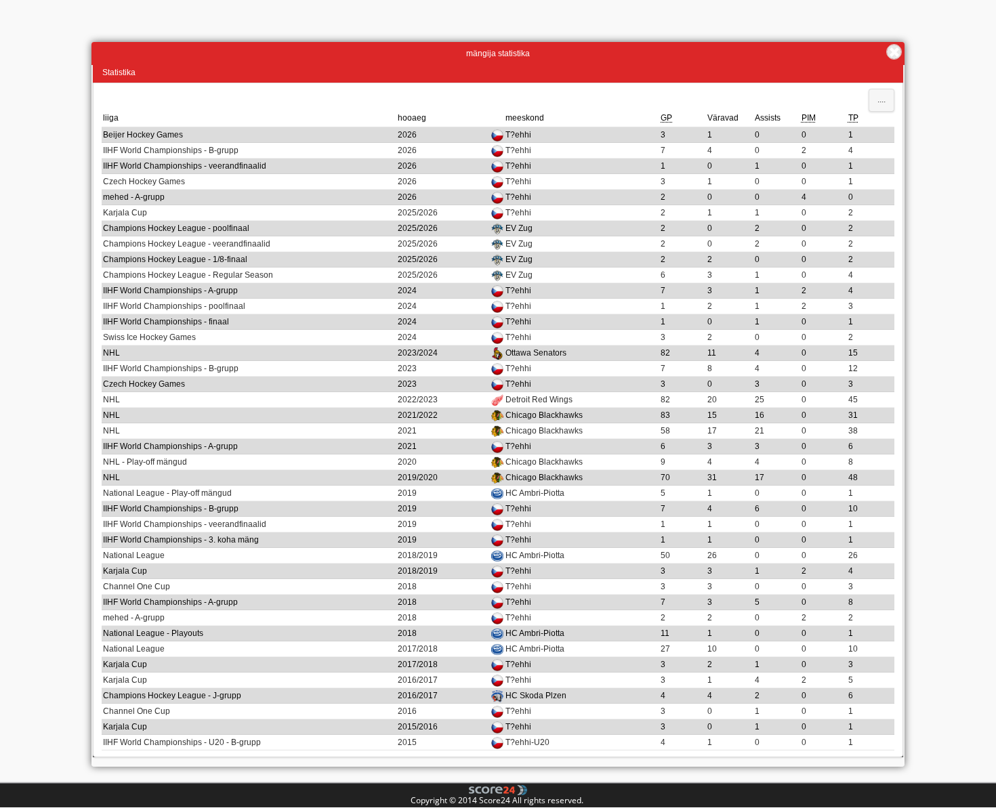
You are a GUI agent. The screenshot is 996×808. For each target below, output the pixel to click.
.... (881, 99)
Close (894, 52)
